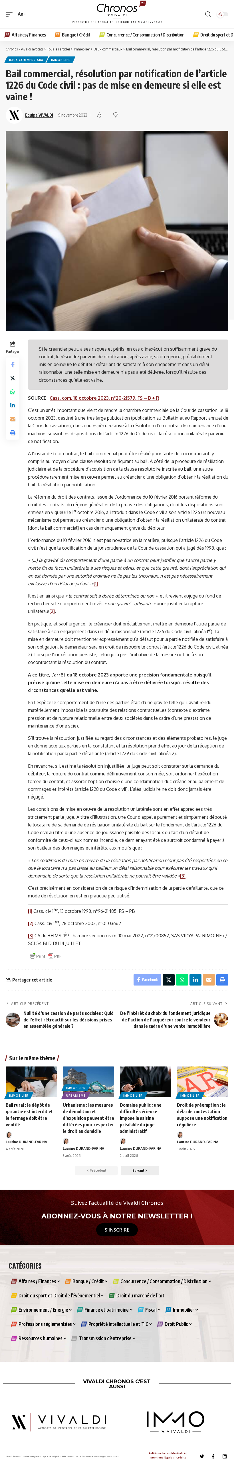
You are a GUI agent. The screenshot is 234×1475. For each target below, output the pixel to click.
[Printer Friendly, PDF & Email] (45, 955)
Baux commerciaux (26, 60)
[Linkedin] (224, 1456)
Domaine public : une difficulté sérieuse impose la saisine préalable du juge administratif (141, 1118)
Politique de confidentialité (167, 1453)
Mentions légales (162, 1457)
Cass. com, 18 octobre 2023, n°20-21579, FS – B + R (104, 398)
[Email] (12, 419)
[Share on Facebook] (12, 364)
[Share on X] (12, 378)
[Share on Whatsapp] (12, 392)
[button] (10, 14)
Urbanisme (75, 1095)
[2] (52, 611)
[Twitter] (201, 1456)
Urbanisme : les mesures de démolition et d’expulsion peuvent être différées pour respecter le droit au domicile (88, 1118)
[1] (30, 911)
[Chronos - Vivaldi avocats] (117, 14)
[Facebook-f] (213, 1456)
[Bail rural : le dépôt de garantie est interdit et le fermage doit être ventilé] (31, 1081)
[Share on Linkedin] (12, 405)
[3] (30, 935)
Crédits (181, 1457)
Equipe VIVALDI (39, 114)
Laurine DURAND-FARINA (26, 1141)
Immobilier (60, 60)
